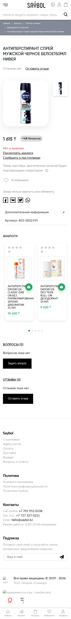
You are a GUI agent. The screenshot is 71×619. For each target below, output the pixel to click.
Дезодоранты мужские (17, 27)
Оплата (8, 448)
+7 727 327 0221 (28, 515)
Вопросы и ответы (16, 461)
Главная (6, 23)
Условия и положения (18, 482)
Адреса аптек (12, 444)
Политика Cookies (15, 490)
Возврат (8, 457)
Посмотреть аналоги (18, 153)
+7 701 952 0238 (30, 511)
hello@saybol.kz (22, 520)
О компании (11, 439)
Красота (18, 23)
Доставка (9, 452)
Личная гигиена (33, 23)
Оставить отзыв (37, 68)
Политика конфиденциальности (25, 486)
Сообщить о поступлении (21, 157)
